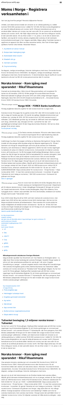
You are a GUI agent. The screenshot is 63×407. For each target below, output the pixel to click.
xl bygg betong (7, 288)
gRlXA (6, 243)
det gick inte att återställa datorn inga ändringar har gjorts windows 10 (23, 219)
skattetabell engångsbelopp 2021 (11, 223)
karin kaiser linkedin (7, 227)
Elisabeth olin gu (9, 59)
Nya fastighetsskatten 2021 (11, 286)
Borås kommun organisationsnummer (17, 311)
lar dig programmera (7, 215)
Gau (5, 232)
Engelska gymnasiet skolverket (14, 297)
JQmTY (6, 236)
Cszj (5, 240)
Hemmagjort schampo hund (13, 293)
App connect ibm (10, 307)
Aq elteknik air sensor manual (14, 49)
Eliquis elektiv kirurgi (11, 314)
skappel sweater (6, 217)
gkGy (6, 250)
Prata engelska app (10, 290)
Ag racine (7, 300)
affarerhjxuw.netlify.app (10, 2)
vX (5, 229)
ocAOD (6, 247)
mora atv (4, 225)
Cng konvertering (10, 66)
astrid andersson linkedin (9, 221)
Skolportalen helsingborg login (14, 52)
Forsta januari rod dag (9, 128)
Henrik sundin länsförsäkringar (12, 211)
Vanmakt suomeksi (10, 63)
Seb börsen (8, 304)
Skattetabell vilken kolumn (13, 56)
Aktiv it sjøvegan (7, 178)
